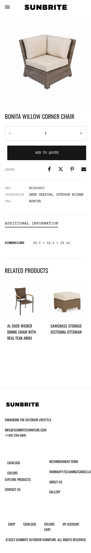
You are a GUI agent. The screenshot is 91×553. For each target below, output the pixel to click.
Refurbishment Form (63, 461)
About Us (55, 481)
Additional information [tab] (31, 223)
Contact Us (13, 489)
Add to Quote (46, 153)
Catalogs (13, 462)
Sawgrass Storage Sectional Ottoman (66, 329)
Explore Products (18, 479)
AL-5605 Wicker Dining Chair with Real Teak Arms (21, 332)
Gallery (54, 491)
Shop (11, 524)
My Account (71, 524)
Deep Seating (40, 195)
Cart (47, 529)
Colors (12, 472)
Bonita (35, 201)
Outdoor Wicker (69, 195)
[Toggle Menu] (7, 7)
